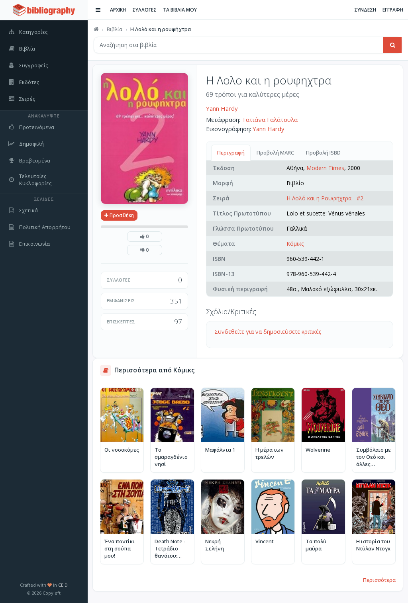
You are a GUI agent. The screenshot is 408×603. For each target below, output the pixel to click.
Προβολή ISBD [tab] (323, 152)
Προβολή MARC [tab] (275, 152)
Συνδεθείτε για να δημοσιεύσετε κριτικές (267, 331)
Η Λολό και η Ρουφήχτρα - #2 (324, 198)
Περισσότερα (379, 579)
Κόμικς (295, 243)
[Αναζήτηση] (392, 45)
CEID (63, 585)
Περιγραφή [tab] (231, 152)
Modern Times (325, 168)
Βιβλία (114, 29)
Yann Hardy (222, 108)
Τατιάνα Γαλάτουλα (270, 119)
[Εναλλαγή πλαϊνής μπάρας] (98, 10)
